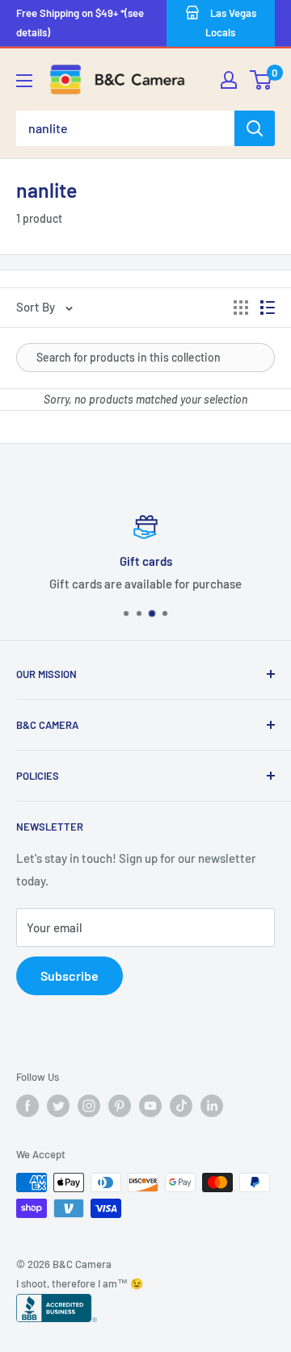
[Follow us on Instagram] (89, 1106)
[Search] (254, 128)
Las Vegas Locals (230, 22)
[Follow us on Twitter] (58, 1106)
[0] (261, 80)
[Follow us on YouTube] (150, 1106)
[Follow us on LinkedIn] (211, 1106)
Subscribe (69, 975)
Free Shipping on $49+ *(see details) (80, 22)
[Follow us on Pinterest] (119, 1106)
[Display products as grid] (241, 307)
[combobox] (125, 128)
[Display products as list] (267, 307)
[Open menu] (24, 80)
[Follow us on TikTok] (181, 1106)
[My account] (229, 80)
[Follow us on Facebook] (27, 1106)
